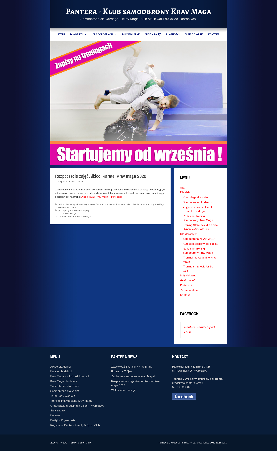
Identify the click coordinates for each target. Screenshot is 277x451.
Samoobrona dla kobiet (64, 391)
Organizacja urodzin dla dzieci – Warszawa (77, 405)
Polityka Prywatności (63, 420)
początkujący (65, 210)
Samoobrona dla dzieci (120, 204)
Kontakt (213, 34)
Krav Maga (84, 204)
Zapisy (86, 210)
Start (61, 34)
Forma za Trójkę (121, 371)
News (92, 204)
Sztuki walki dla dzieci (65, 207)
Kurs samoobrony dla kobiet (200, 243)
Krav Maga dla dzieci (196, 197)
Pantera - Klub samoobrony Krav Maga (138, 11)
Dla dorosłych (102, 34)
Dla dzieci (76, 34)
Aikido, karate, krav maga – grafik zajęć (101, 196)
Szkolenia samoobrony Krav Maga (148, 204)
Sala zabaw (57, 410)
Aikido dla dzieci (60, 366)
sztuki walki (77, 210)
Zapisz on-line (193, 34)
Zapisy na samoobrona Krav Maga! (75, 216)
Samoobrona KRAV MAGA (199, 238)
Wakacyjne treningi (67, 213)
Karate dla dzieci (61, 371)
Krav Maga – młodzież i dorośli (69, 376)
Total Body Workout (62, 396)
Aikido (61, 204)
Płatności (173, 34)
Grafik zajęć (152, 34)
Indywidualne (131, 34)
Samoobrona (102, 204)
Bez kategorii (72, 204)
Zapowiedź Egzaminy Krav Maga (131, 366)
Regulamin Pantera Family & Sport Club (75, 425)
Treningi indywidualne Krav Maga (71, 400)
